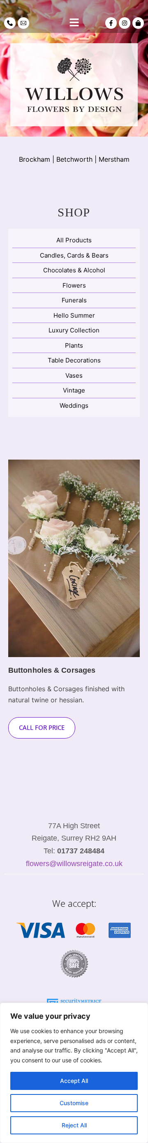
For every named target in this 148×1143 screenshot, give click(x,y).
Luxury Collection (74, 330)
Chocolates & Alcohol (74, 270)
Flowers (74, 285)
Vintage (74, 390)
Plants (74, 345)
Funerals (74, 300)
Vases (74, 375)
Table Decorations (74, 360)
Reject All (74, 1125)
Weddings (74, 405)
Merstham (114, 159)
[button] (74, 23)
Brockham (34, 159)
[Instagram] (124, 23)
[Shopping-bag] (138, 23)
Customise (74, 1102)
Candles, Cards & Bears (74, 255)
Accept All (74, 1080)
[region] (74, 1073)
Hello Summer (74, 315)
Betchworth (74, 159)
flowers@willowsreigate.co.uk (74, 864)
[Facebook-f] (111, 23)
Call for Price (42, 727)
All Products (74, 240)
